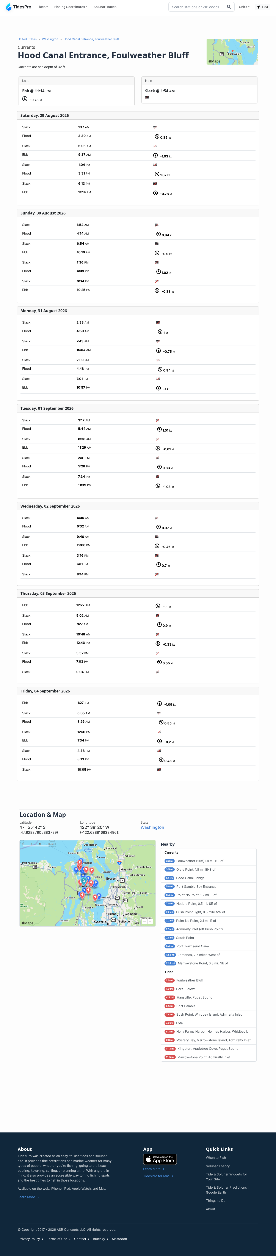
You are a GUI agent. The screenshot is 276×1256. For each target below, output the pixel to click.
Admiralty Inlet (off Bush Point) (194, 929)
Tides (41, 7)
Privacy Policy (29, 1239)
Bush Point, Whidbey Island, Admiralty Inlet (204, 1014)
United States (27, 39)
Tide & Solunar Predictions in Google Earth (228, 1189)
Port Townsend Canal (188, 946)
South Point (180, 938)
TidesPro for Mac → (158, 1176)
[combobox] (197, 6)
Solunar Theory (218, 1166)
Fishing (69, 7)
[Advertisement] (138, 25)
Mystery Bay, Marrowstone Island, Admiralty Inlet (208, 1040)
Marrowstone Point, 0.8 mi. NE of (197, 963)
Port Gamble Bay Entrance (191, 886)
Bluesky (99, 1239)
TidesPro (22, 7)
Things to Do (216, 1201)
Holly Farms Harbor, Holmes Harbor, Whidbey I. (207, 1031)
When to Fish (216, 1158)
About (210, 1209)
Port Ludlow (180, 989)
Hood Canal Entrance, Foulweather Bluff (91, 39)
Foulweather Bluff (184, 980)
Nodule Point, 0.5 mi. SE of (191, 904)
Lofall (175, 1023)
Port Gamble (181, 1006)
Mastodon (119, 1239)
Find (264, 7)
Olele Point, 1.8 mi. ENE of (190, 869)
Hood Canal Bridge (185, 878)
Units (243, 7)
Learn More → (28, 1197)
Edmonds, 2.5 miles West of (193, 955)
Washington (50, 39)
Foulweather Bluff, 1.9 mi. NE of (194, 861)
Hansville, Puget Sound (189, 997)
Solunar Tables (105, 7)
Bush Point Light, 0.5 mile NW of (195, 912)
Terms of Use (57, 1239)
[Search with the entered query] (229, 6)
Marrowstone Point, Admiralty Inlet (198, 1057)
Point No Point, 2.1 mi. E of (191, 921)
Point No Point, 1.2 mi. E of (191, 895)
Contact (80, 1239)
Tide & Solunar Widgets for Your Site (226, 1176)
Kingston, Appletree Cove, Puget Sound (202, 1048)
